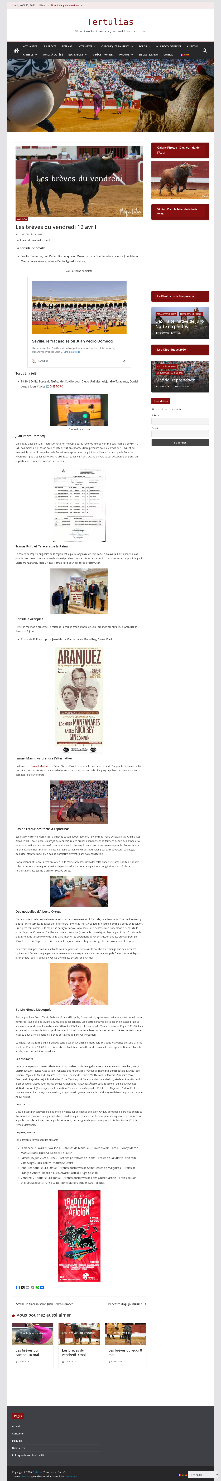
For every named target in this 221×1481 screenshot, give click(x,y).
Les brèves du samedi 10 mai (27, 1352)
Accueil (16, 1426)
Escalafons (76, 54)
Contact (169, 54)
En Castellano (148, 54)
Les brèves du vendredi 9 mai (74, 1352)
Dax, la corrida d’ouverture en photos (178, 323)
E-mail (154, 428)
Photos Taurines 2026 (190, 314)
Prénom (155, 415)
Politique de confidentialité (28, 1455)
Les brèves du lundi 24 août (66, 5)
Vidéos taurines (103, 54)
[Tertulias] (16, 50)
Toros (143, 46)
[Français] (181, 54)
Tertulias (110, 22)
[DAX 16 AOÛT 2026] (180, 162)
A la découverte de (168, 46)
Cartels (28, 54)
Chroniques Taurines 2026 (170, 367)
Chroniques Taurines (115, 46)
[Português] (184, 54)
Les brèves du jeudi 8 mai (125, 1352)
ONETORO (56, 386)
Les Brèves (49, 46)
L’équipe (17, 1440)
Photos (124, 54)
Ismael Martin (39, 766)
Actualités (30, 46)
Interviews (85, 46)
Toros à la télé (53, 54)
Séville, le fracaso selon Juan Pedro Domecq (44, 1304)
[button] (94, 46)
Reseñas (67, 46)
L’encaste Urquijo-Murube (125, 1304)
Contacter (18, 1433)
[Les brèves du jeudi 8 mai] (125, 1325)
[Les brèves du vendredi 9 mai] (79, 1325)
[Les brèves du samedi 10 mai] (32, 1325)
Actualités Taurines (166, 314)
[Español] (188, 54)
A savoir (192, 46)
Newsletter (18, 1448)
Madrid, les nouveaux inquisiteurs (177, 377)
